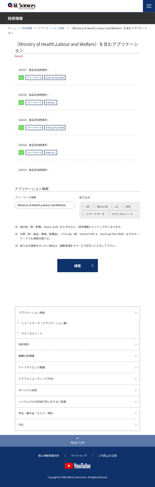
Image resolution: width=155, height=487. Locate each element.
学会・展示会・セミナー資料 (36, 413)
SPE (128, 206)
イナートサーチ (95, 214)
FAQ (21, 424)
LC (117, 206)
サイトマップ (79, 455)
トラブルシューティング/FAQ (36, 378)
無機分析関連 (26, 356)
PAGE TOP (78, 442)
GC (88, 206)
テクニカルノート (122, 214)
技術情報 (27, 28)
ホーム (12, 28)
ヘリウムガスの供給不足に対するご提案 (42, 401)
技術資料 (24, 344)
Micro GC (102, 206)
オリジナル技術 (28, 390)
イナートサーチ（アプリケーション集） (45, 323)
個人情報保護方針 (48, 455)
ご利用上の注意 (107, 455)
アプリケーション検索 (51, 28)
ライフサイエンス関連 (32, 367)
